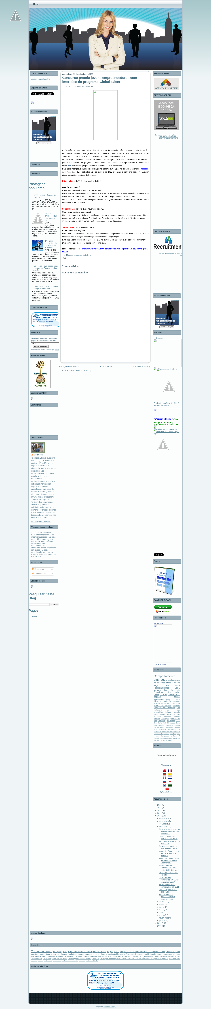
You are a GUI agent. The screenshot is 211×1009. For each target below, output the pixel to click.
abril (161, 912)
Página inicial (106, 366)
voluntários (171, 721)
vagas (157, 685)
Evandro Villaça (110, 1006)
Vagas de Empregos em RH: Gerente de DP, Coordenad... (169, 860)
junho (161, 907)
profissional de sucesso (167, 710)
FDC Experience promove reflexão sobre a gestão (167, 896)
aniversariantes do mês (167, 690)
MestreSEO (58, 349)
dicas (168, 682)
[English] (165, 771)
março (162, 915)
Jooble (47, 79)
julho (161, 904)
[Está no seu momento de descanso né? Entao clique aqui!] (167, 434)
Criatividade (171, 723)
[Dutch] (170, 778)
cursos (156, 694)
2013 (159, 810)
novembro (163, 821)
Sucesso (160, 338)
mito (161, 736)
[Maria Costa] (163, 662)
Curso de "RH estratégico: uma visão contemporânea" (169, 879)
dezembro (163, 818)
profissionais (158, 738)
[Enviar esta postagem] (64, 258)
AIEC (178, 721)
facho (177, 699)
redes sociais (173, 692)
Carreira (176, 682)
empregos (160, 679)
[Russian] (165, 782)
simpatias (157, 740)
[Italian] (165, 778)
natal (178, 708)
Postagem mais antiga (142, 366)
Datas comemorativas (59, 959)
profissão (167, 701)
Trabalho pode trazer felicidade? (168, 891)
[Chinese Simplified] (167, 790)
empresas (157, 716)
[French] (170, 771)
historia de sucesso (162, 705)
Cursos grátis (175, 703)
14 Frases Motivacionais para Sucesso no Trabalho (52, 244)
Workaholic (172, 729)
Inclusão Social (86, 956)
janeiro (162, 920)
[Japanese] (170, 782)
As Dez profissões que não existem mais (51, 217)
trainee (177, 697)
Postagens (39, 569)
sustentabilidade (167, 740)
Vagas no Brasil (37, 79)
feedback (167, 716)
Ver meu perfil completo (41, 521)
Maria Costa (158, 623)
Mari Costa (38, 455)
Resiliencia (169, 727)
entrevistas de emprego (61, 954)
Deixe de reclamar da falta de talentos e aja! (169, 847)
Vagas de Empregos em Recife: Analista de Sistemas (169, 853)
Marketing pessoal (173, 725)
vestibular (161, 721)
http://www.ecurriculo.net (166, 424)
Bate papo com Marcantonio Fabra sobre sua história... (168, 867)
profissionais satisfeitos (171, 738)
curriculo (163, 694)
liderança (158, 701)
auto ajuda (173, 685)
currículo (158, 422)
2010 (159, 923)
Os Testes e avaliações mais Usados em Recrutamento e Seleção (45, 268)
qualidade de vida (152, 956)
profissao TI (175, 736)
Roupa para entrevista (170, 714)
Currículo (161, 419)
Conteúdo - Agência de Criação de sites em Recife (167, 404)
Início (34, 616)
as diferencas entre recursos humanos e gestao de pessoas (167, 732)
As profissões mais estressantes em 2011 (169, 886)
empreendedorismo (83, 255)
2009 (159, 926)
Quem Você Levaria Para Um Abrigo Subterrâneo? (46, 288)
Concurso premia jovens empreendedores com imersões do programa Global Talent (99, 80)
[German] (165, 775)
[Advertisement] (83, 343)
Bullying (168, 712)
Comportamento (164, 676)
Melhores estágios (123, 954)
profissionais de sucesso (80, 951)
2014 (159, 808)
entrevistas (165, 703)
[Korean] (165, 786)
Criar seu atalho (160, 664)
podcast (167, 736)
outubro (162, 824)
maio (161, 910)
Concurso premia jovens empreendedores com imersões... (169, 831)
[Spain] (170, 775)
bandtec (173, 734)
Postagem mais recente (69, 366)
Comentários (40, 574)
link (139, 172)
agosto (162, 902)
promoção (165, 718)
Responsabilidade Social (167, 688)
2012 (159, 813)
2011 (159, 816)
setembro (163, 827)
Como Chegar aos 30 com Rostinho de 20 (168, 837)
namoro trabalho (131, 956)
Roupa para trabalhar (107, 959)
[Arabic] (170, 786)
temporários (158, 712)
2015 (159, 805)
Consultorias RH (160, 723)
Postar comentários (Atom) (80, 370)
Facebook (144, 169)
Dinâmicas (158, 692)
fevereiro (163, 918)
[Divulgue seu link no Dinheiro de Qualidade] (32, 939)
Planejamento (159, 727)
